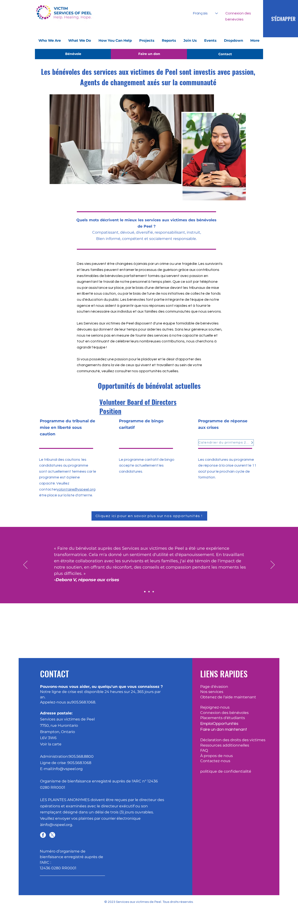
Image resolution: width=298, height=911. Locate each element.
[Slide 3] (153, 591)
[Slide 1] (145, 591)
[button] (50, 40)
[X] (52, 835)
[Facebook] (43, 835)
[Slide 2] (149, 591)
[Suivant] (273, 565)
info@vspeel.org (57, 824)
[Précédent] (25, 565)
